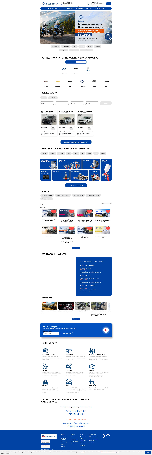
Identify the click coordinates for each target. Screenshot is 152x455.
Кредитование (74, 439)
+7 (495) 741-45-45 (76, 426)
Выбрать (106, 103)
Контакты (82, 445)
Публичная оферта (93, 436)
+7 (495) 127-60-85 (93, 4)
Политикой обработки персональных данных (110, 452)
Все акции (76, 248)
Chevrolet (73, 6)
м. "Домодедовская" (67, 2)
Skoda (93, 6)
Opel (77, 6)
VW (90, 6)
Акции (81, 434)
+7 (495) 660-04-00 (76, 414)
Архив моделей (92, 434)
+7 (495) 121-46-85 (66, 4)
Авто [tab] (71, 62)
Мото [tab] (81, 62)
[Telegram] (104, 434)
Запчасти (73, 436)
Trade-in (97, 46)
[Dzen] (104, 437)
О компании (83, 440)
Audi (96, 6)
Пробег (84, 6)
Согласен (148, 452)
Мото (74, 46)
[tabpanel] (76, 76)
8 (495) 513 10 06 (83, 288)
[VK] (107, 434)
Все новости (76, 319)
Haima (99, 6)
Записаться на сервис (76, 185)
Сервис (82, 46)
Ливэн (80, 6)
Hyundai (64, 6)
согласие (82, 452)
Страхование (74, 50)
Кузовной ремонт (86, 50)
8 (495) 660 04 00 (83, 279)
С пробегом (66, 46)
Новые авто (55, 46)
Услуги (73, 443)
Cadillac (68, 6)
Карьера (82, 443)
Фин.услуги (64, 50)
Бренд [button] (41, 204)
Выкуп (89, 46)
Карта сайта (91, 443)
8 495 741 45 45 (83, 269)
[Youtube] (109, 434)
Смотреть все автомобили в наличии (76, 142)
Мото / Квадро (64, 442)
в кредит (53, 128)
